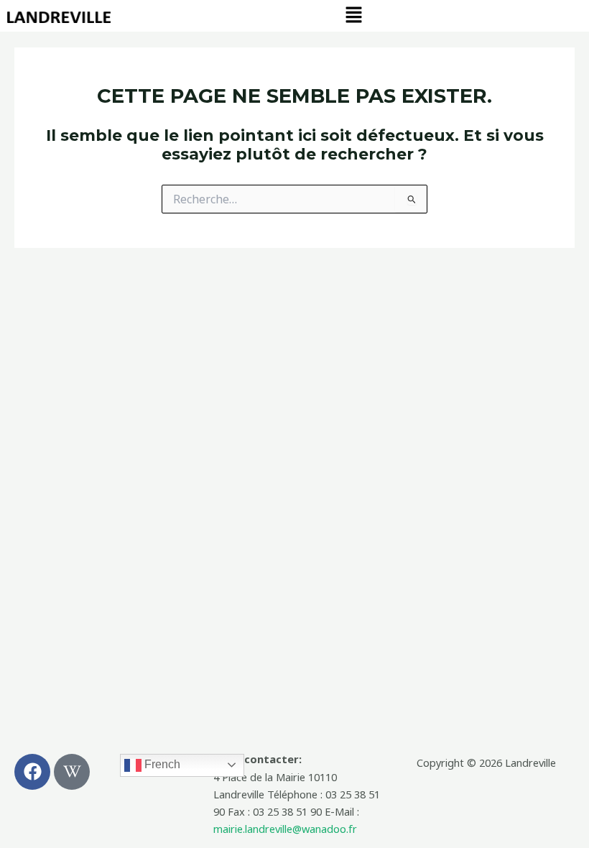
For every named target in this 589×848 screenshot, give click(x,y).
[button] (353, 15)
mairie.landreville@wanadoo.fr (285, 828)
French (161, 764)
